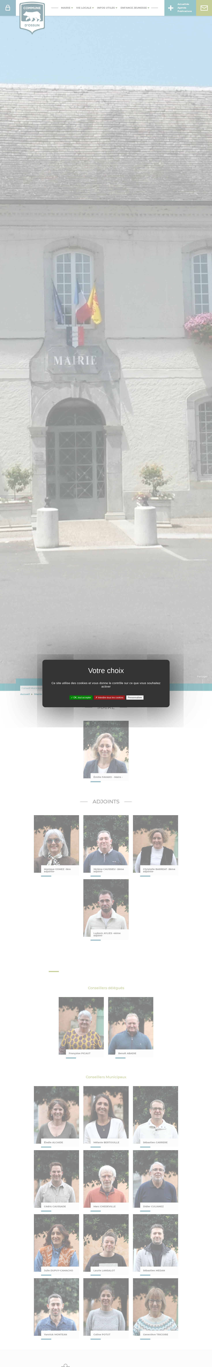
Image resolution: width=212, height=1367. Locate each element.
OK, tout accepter (82, 697)
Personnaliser (135, 697)
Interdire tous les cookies (110, 697)
